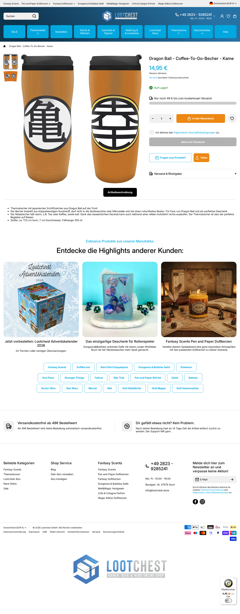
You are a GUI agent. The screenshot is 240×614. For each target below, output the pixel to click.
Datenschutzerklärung (212, 489)
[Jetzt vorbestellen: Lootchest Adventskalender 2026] (41, 299)
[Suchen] (34, 16)
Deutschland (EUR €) (14, 527)
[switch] (228, 601)
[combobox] (21, 16)
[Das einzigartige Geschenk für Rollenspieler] (120, 299)
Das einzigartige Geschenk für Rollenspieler (120, 341)
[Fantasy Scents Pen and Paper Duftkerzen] (198, 299)
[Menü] (234, 579)
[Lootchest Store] (120, 16)
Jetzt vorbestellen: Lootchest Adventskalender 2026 (41, 343)
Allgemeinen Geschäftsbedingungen (194, 132)
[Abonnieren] (232, 479)
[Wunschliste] (228, 16)
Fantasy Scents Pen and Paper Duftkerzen (199, 341)
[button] (234, 16)
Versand (153, 77)
